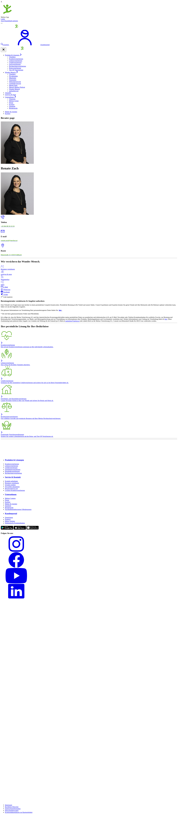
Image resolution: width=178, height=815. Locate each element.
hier (60, 310)
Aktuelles (8, 93)
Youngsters (12, 80)
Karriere (11, 104)
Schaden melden (10, 485)
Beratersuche (13, 108)
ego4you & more (10, 95)
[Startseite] (10, 29)
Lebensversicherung (15, 61)
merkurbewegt (13, 91)
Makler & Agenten (11, 112)
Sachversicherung (15, 64)
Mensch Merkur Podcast (17, 87)
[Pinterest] (89, 688)
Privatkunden (13, 76)
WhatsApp (6, 289)
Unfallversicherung (15, 62)
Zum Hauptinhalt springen (9, 21)
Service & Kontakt (13, 477)
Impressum (8, 805)
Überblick (12, 57)
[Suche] (2, 45)
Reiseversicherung (15, 68)
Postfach (8, 519)
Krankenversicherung (16, 59)
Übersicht (12, 99)
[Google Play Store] (7, 529)
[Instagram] (89, 544)
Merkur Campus (10, 498)
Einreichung (9, 517)
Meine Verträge (10, 521)
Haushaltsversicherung (12, 471)
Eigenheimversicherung (12, 469)
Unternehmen (9, 97)
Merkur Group (14, 101)
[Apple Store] (20, 529)
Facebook (6, 292)
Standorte (12, 106)
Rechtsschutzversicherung (17, 66)
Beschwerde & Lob (11, 488)
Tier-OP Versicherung (16, 70)
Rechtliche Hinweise (11, 807)
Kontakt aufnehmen (11, 481)
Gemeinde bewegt (15, 83)
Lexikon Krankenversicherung (15, 490)
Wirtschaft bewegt (15, 82)
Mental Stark (13, 85)
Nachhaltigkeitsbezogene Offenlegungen (18, 509)
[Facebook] (89, 560)
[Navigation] (1, 23)
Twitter (5, 294)
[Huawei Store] (32, 529)
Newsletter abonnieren (12, 487)
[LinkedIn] (89, 592)
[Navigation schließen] (3, 49)
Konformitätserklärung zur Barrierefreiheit (18, 812)
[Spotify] (89, 789)
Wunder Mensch (10, 72)
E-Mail (5, 287)
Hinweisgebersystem (11, 810)
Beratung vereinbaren (12, 483)
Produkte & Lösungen (12, 55)
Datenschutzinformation (12, 809)
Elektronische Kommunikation (15, 523)
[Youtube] (89, 576)
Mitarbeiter (12, 78)
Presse (11, 103)
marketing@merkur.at (72, 321)
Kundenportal (11, 513)
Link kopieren (7, 297)
